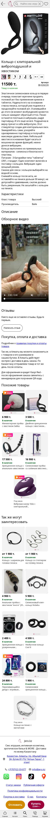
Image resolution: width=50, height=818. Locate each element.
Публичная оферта (33, 785)
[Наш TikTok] (31, 776)
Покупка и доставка (14, 796)
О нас (30, 796)
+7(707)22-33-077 (17, 769)
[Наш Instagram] (19, 776)
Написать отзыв (12, 328)
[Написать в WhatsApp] (6, 776)
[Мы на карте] (44, 776)
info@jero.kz (38, 769)
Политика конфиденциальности (25, 790)
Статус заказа (13, 785)
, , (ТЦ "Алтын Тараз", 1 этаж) (26, 759)
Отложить (15, 804)
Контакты (41, 796)
